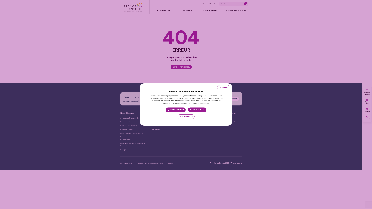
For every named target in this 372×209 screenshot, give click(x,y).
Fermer (225, 88)
